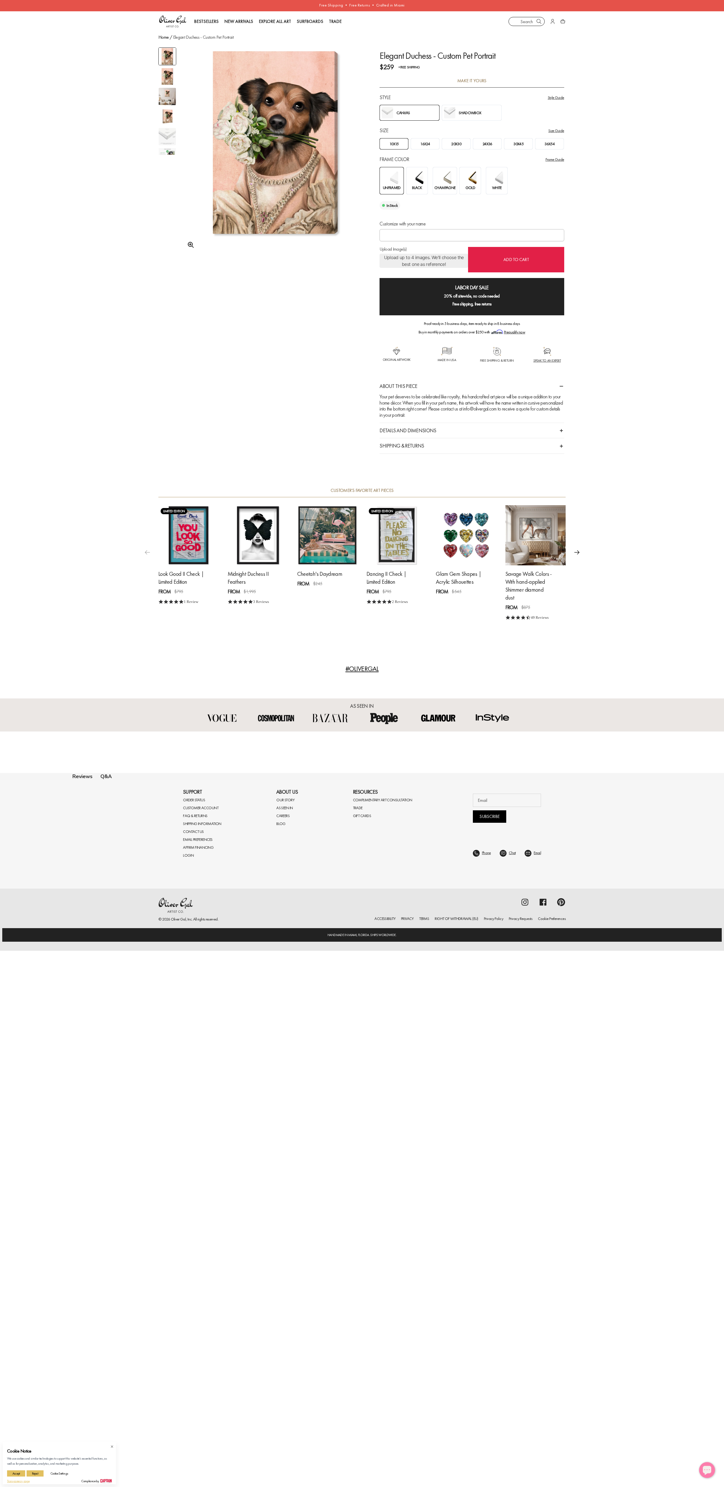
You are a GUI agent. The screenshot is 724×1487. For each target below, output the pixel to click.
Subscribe (489, 1353)
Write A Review (449, 842)
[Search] (539, 21)
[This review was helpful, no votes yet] (635, 1021)
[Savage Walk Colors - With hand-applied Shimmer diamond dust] (535, 535)
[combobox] (526, 21)
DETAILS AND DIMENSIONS (408, 430)
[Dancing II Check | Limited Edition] (397, 535)
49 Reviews (540, 617)
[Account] (552, 21)
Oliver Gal (178, 1455)
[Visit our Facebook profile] (543, 1438)
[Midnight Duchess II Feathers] (258, 535)
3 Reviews (261, 602)
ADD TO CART (516, 259)
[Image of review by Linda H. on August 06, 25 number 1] (147, 1071)
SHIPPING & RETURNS (402, 445)
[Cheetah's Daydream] (327, 535)
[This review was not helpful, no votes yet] (645, 1021)
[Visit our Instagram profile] (524, 1438)
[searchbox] (92, 956)
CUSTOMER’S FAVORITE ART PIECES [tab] (362, 490)
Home (163, 37)
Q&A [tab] (106, 776)
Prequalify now (514, 332)
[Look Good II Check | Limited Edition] (188, 535)
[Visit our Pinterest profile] (561, 1438)
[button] (576, 552)
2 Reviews (400, 602)
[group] (275, 157)
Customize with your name (403, 223)
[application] (707, 1470)
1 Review (191, 602)
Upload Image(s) (393, 249)
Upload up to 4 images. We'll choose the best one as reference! (424, 261)
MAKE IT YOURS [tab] (471, 81)
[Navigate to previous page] (321, 1288)
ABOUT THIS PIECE (398, 386)
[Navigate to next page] (402, 1288)
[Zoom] (189, 245)
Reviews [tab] (82, 776)
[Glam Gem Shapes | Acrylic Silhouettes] (466, 535)
